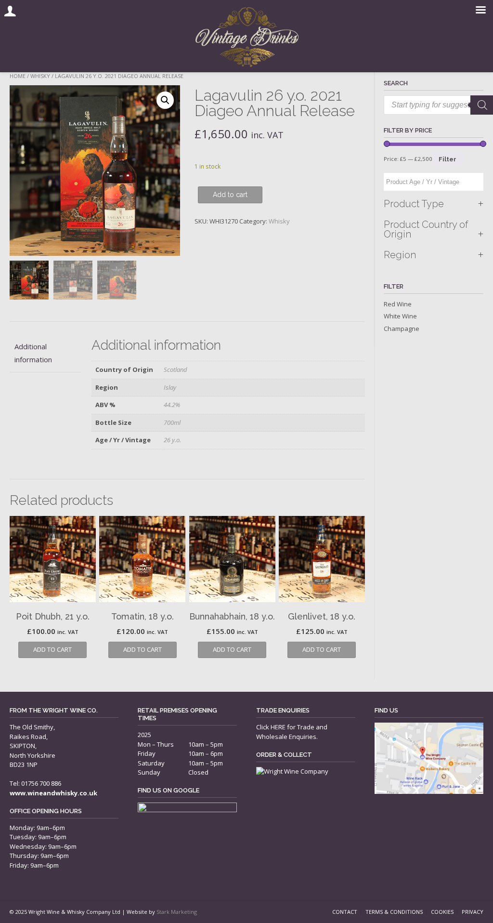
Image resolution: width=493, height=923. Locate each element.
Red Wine (398, 304)
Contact (344, 912)
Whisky (40, 75)
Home (18, 75)
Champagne (401, 328)
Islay (170, 387)
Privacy (472, 912)
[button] (165, 100)
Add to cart (230, 194)
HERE (278, 727)
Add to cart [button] (52, 649)
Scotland (175, 369)
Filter (447, 159)
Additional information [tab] (33, 353)
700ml (172, 422)
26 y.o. (172, 439)
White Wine (400, 316)
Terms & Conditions (394, 912)
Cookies (442, 912)
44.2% (172, 404)
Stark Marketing (176, 911)
